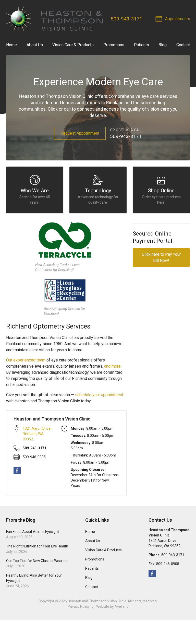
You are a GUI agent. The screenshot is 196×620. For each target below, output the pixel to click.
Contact (183, 44)
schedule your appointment (99, 394)
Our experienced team (25, 360)
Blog (162, 44)
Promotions (113, 44)
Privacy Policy (79, 606)
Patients (141, 44)
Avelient (121, 606)
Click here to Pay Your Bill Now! (161, 257)
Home (11, 44)
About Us (35, 44)
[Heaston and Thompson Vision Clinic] (54, 19)
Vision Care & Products (73, 44)
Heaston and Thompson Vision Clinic (97, 601)
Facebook (17, 470)
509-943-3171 (126, 19)
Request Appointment (79, 133)
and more (112, 366)
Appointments (177, 18)
